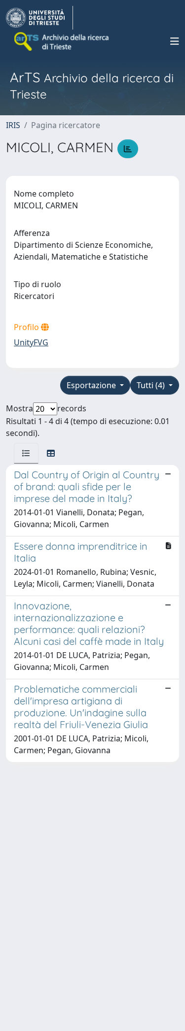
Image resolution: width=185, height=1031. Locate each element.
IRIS (13, 125)
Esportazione (92, 385)
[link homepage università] (62, 41)
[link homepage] (39, 18)
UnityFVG (31, 342)
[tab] (26, 453)
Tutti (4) (152, 385)
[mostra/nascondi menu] (174, 41)
